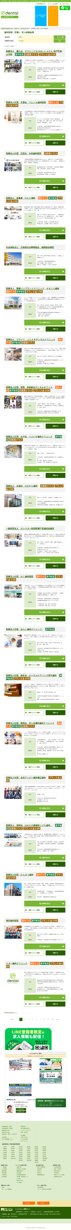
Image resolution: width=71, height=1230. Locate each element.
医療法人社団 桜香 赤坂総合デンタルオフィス (29, 387)
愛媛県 (36, 1160)
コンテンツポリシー (26, 1130)
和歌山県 (29, 1160)
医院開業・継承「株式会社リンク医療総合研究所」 (15, 1214)
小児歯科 (4, 1169)
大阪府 (28, 1154)
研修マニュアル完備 (59, 1174)
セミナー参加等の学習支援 (44, 1189)
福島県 (5, 1158)
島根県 (36, 1148)
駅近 (3, 1187)
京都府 (28, 1152)
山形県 (5, 1156)
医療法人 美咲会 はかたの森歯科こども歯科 (29, 825)
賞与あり (39, 1172)
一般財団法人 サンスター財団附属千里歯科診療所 (30, 528)
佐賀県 (44, 1148)
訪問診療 (4, 1176)
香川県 (36, 1158)
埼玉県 (13, 1152)
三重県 (28, 1148)
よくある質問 (54, 4)
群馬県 (13, 1146)
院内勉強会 (40, 1187)
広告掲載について (29, 1203)
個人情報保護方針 (25, 1128)
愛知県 (28, 1146)
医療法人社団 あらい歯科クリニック (24, 629)
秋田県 (5, 1154)
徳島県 (36, 1156)
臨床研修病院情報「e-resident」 (52, 1211)
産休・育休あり (58, 1169)
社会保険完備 (57, 1167)
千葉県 (13, 1154)
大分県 (44, 1154)
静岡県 (20, 1160)
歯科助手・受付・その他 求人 (9, 1134)
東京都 (13, 1156)
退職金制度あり (41, 1174)
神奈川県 (13, 1158)
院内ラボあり (20, 1180)
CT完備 (19, 1178)
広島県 (36, 1152)
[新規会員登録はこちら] (10, 1012)
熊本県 (44, 1152)
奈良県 (28, 1158)
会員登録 (4, 1137)
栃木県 (13, 1148)
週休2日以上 (57, 1171)
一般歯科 (4, 1167)
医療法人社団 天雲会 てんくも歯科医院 (26, 102)
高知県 (36, 1162)
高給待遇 (39, 1169)
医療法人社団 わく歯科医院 (19, 576)
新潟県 (20, 1146)
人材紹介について (43, 1203)
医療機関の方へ (41, 4)
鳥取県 (36, 1146)
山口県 (36, 1154)
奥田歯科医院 (12, 920)
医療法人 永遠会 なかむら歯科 (22, 486)
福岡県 (44, 1146)
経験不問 (19, 1167)
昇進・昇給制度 (41, 1167)
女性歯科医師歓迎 (21, 1174)
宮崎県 (44, 1156)
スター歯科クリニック (16, 963)
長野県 (20, 1156)
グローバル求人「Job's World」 (10, 1216)
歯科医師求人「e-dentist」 (22, 1211)
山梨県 (20, 1154)
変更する (59, 37)
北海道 (5, 1146)
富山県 (20, 1148)
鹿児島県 (45, 1158)
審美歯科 (4, 1171)
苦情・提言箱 (24, 1132)
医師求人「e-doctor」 (36, 1211)
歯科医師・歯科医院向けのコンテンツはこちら (51, 1103)
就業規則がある (58, 1176)
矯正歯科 (4, 1172)
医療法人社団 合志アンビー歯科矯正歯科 (26, 777)
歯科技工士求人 (6, 1132)
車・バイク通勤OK (7, 1189)
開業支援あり (20, 1171)
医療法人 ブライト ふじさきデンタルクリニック (30, 339)
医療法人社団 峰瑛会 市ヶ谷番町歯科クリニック (30, 723)
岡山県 (36, 1150)
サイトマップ (24, 1141)
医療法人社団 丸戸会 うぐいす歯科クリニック (29, 436)
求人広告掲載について (7, 1139)
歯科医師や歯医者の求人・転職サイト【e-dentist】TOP (15, 28)
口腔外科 (4, 1174)
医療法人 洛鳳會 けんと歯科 (20, 198)
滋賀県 (28, 1150)
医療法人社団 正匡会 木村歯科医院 (23, 153)
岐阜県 (20, 1158)
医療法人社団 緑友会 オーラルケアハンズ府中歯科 (31, 675)
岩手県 (5, 1150)
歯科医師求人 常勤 (8, 17)
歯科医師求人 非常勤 (7, 1128)
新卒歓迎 (19, 1172)
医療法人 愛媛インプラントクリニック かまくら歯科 (32, 288)
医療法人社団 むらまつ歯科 (19, 875)
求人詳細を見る (44, 85)
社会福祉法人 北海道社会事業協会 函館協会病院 (30, 247)
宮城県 (5, 1152)
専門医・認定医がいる (22, 1176)
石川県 (20, 1150)
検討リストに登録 (34, 92)
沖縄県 (44, 1160)
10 (52, 1019)
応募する (55, 92)
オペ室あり (19, 1182)
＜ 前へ (11, 1019)
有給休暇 (56, 1172)
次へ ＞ (58, 1019)
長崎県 (44, 1150)
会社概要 (23, 1135)
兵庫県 (28, 1156)
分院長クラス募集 (21, 1169)
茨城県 (13, 1150)
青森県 (5, 1148)
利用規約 (23, 1126)
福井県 (20, 1152)
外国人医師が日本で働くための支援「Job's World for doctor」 (45, 1214)
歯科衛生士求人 (6, 1130)
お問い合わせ (66, 4)
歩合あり (39, 1171)
